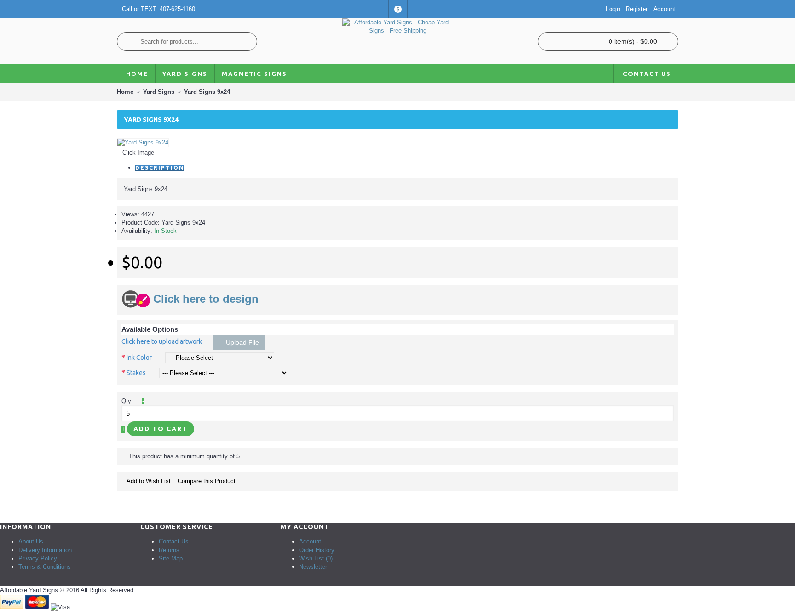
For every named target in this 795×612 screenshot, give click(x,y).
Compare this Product (207, 481)
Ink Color (139, 357)
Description (159, 168)
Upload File (241, 342)
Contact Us (174, 541)
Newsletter (313, 566)
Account (310, 541)
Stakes (136, 372)
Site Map (171, 558)
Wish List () (316, 558)
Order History (316, 550)
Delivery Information (45, 550)
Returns (169, 550)
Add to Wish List (149, 481)
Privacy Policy (37, 558)
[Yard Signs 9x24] (143, 142)
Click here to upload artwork (161, 341)
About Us (30, 541)
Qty (126, 401)
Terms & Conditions (44, 566)
